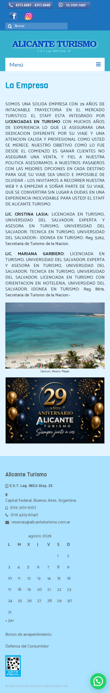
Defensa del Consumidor (27, 646)
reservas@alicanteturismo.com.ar (40, 522)
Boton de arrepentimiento (28, 634)
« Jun (9, 620)
